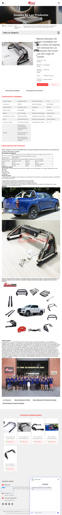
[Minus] (58, 479)
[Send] (58, 512)
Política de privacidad (8, 511)
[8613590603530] (12, 504)
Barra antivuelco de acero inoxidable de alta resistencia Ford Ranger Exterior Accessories (24, 437)
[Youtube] (9, 504)
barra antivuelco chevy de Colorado (13, 403)
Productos (10, 26)
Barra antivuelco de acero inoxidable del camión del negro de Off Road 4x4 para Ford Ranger (10, 465)
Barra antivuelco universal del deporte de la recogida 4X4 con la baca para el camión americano (51, 437)
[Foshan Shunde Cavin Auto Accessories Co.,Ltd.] (31, 3)
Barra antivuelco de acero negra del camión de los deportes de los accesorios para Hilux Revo (38, 437)
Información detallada (12, 90)
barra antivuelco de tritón (22, 400)
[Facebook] (6, 504)
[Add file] (32, 512)
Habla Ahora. (54, 84)
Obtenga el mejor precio (44, 84)
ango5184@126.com (10, 500)
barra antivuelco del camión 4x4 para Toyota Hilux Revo (10, 437)
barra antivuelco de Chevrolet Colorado (44, 400)
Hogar (5, 26)
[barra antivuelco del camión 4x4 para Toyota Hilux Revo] (10, 427)
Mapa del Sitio (17, 511)
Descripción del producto (34, 90)
